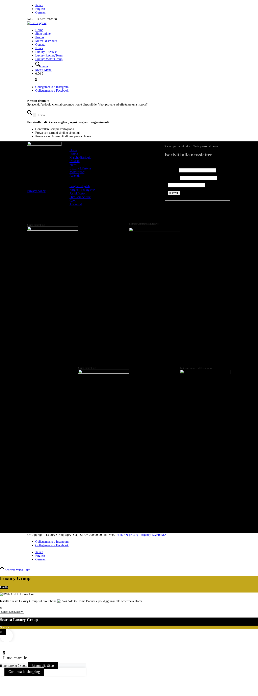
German (40, 12)
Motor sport (77, 172)
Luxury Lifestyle (80, 168)
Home (73, 150)
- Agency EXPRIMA (152, 534)
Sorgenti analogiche (82, 189)
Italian (39, 5)
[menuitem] (133, 5)
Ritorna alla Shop (43, 665)
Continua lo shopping (24, 672)
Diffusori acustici (80, 197)
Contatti (75, 161)
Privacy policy (36, 191)
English (40, 8)
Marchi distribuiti (80, 157)
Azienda (75, 175)
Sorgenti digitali (80, 186)
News (73, 164)
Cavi (73, 200)
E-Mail (173, 177)
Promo (74, 154)
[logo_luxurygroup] (37, 23)
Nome (173, 170)
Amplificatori (78, 193)
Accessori (76, 204)
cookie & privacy (127, 534)
